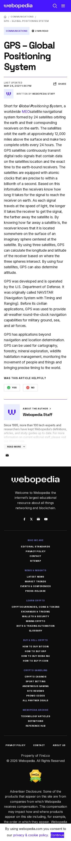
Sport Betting (36, 681)
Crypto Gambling (35, 670)
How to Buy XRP (35, 651)
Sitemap (35, 560)
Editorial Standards (35, 546)
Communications (22, 16)
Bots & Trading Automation (35, 625)
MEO (26, 111)
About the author (36, 408)
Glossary (35, 630)
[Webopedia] (18, 6)
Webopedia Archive (36, 710)
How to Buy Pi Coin (35, 660)
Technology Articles (35, 716)
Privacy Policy (35, 551)
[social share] (24, 520)
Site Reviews (35, 691)
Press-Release (35, 591)
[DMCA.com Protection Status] (35, 772)
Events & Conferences (35, 586)
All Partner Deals (35, 700)
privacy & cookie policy (30, 835)
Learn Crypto (35, 600)
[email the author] (7, 455)
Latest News (35, 576)
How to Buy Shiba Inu (35, 656)
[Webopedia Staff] (8, 90)
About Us (59, 745)
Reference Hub (36, 725)
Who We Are (35, 540)
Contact (35, 556)
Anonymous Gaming (35, 686)
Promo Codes (35, 695)
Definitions (35, 721)
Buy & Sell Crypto (35, 640)
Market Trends (35, 581)
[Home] (5, 16)
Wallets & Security (35, 616)
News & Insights (35, 570)
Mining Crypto (35, 621)
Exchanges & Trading (35, 611)
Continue (57, 835)
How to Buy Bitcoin (35, 646)
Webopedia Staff (43, 93)
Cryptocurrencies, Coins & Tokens (35, 606)
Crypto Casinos (35, 676)
